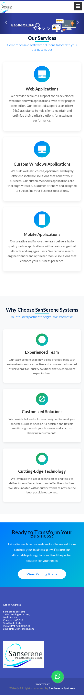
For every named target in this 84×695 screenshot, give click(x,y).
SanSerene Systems (62, 688)
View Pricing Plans (42, 574)
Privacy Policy (42, 683)
